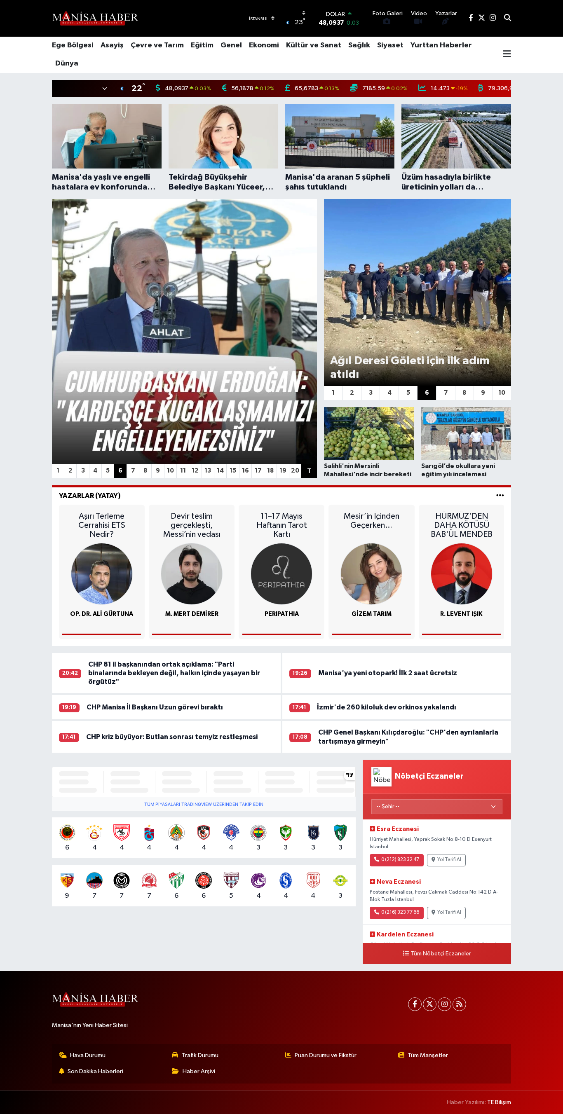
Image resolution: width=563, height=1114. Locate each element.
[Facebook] (415, 1004)
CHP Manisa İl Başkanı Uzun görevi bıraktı (155, 707)
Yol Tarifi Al (449, 859)
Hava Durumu (88, 1055)
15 (233, 471)
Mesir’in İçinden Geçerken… (371, 520)
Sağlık (359, 45)
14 (220, 471)
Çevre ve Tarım (157, 45)
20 (295, 471)
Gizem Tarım (372, 614)
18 (270, 471)
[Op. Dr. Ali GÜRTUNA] (102, 573)
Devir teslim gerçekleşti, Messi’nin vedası (192, 525)
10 (170, 471)
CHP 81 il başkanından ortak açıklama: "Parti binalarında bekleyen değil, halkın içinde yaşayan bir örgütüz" (174, 673)
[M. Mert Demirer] (192, 573)
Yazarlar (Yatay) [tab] (90, 495)
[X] (429, 1004)
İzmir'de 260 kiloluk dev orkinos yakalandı (386, 707)
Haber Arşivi (199, 1071)
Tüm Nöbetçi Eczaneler (441, 954)
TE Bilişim (499, 1102)
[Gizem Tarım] (371, 573)
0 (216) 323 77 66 (400, 912)
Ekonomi (264, 45)
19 (282, 471)
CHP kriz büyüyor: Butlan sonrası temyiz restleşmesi (172, 736)
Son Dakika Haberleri (95, 1071)
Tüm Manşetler (428, 1055)
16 (245, 471)
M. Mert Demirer (191, 614)
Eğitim (202, 45)
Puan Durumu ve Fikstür (326, 1055)
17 (258, 471)
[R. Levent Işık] (462, 573)
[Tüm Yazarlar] (500, 495)
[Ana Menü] (507, 55)
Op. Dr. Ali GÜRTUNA (101, 614)
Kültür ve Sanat (313, 45)
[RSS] (459, 1004)
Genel (231, 45)
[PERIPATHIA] (281, 573)
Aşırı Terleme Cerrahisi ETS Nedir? (101, 525)
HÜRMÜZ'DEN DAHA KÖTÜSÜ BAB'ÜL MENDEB (462, 525)
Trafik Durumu (200, 1055)
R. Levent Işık (461, 614)
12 (195, 471)
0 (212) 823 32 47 (400, 859)
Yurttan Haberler (441, 45)
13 (207, 471)
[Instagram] (444, 1004)
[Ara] (507, 18)
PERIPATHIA (282, 614)
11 (183, 471)
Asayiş (112, 45)
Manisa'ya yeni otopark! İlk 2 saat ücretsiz (387, 672)
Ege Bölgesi (73, 45)
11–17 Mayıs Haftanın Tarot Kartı (281, 525)
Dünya (66, 63)
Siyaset (390, 45)
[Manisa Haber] (95, 18)
